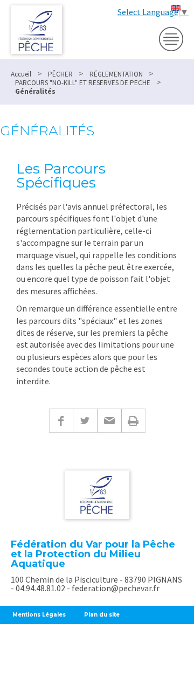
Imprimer (133, 421)
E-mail (109, 421)
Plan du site (102, 614)
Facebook (61, 421)
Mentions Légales (39, 614)
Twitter (85, 421)
